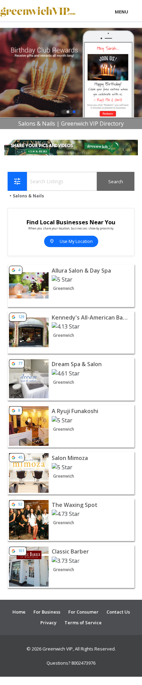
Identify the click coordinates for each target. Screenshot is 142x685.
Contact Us (118, 612)
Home (19, 612)
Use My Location (71, 241)
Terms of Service (83, 622)
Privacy (48, 622)
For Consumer (83, 612)
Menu (121, 12)
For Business (46, 612)
